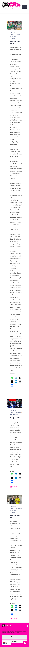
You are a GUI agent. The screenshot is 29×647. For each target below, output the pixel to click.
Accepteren (14, 637)
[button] (26, 626)
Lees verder (13, 390)
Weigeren (14, 641)
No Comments (13, 37)
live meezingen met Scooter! (15, 418)
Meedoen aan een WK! (15, 42)
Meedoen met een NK (15, 516)
